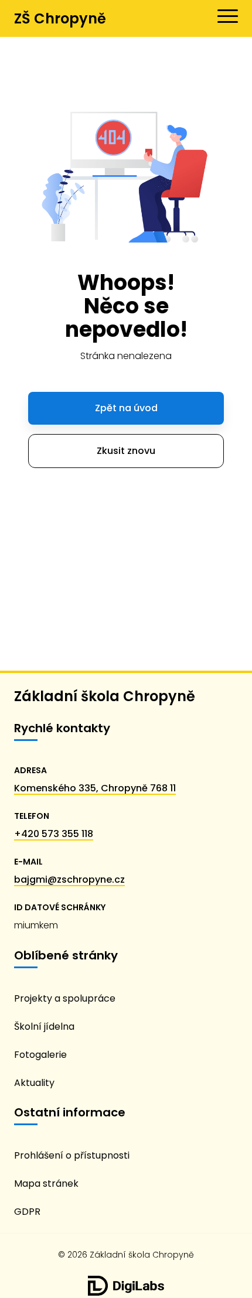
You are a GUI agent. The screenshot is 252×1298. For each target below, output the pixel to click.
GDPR (27, 1211)
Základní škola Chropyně (104, 696)
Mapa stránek (46, 1183)
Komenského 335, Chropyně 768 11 (95, 788)
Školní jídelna (44, 1026)
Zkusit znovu (126, 450)
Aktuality (34, 1082)
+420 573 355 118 (53, 834)
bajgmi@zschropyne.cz (69, 879)
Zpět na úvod (126, 408)
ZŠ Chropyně (60, 18)
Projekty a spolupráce (64, 998)
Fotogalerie (40, 1054)
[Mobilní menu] (227, 16)
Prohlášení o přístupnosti (72, 1155)
